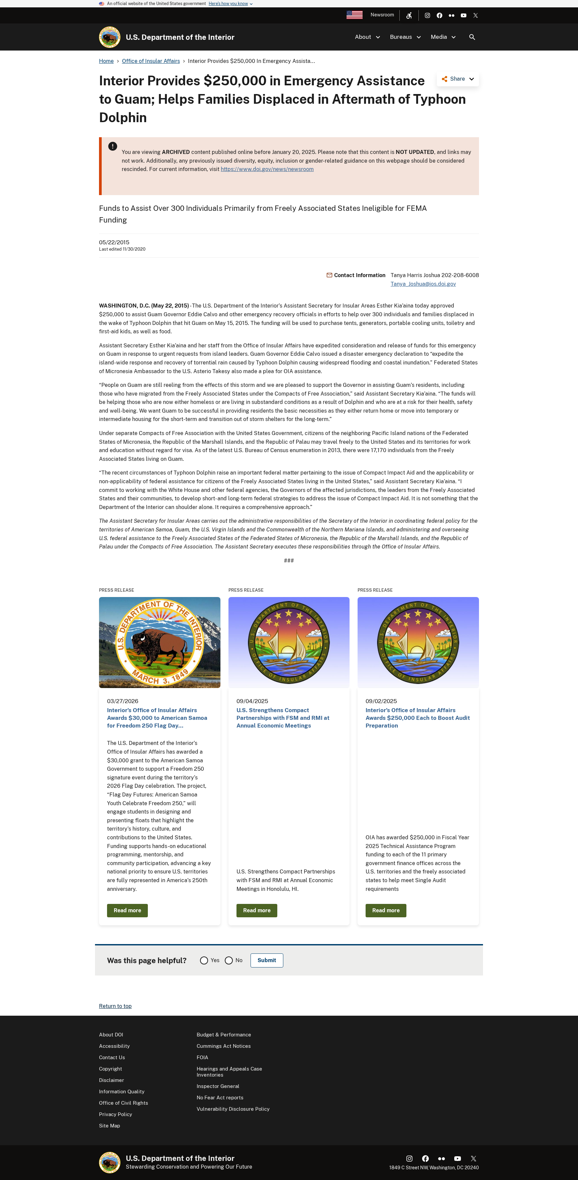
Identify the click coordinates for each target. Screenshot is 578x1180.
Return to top (115, 1006)
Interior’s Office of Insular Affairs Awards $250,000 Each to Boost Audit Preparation (418, 718)
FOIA (202, 1057)
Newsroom (382, 14)
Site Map (109, 1125)
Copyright (110, 1069)
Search (472, 37)
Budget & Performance (224, 1034)
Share (457, 79)
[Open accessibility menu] (409, 15)
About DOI (111, 1034)
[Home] (109, 37)
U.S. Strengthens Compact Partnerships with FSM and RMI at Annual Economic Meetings (282, 718)
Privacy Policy (115, 1114)
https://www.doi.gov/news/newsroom (267, 169)
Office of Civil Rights (123, 1103)
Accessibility (114, 1046)
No (239, 960)
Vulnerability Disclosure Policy (233, 1109)
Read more (127, 910)
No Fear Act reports (220, 1097)
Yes (215, 960)
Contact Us (112, 1057)
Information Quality (121, 1091)
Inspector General (218, 1086)
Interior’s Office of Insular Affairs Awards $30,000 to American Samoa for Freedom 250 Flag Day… (157, 718)
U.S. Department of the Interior (180, 37)
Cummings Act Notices (224, 1046)
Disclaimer (111, 1080)
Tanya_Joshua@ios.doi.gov (423, 284)
